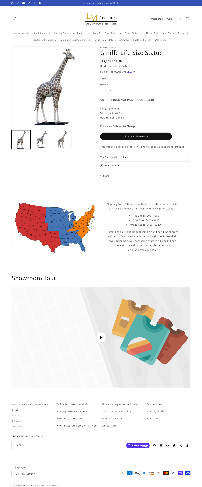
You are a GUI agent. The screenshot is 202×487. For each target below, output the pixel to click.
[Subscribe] (66, 445)
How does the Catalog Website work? (31, 404)
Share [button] (106, 175)
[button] (15, 18)
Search (15, 409)
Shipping (104, 66)
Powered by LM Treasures (47, 485)
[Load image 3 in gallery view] (62, 139)
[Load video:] (101, 337)
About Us (16, 415)
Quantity (104, 84)
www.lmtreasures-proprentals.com (77, 425)
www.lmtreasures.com (70, 418)
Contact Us (17, 426)
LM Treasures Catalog (27, 485)
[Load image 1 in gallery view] (21, 139)
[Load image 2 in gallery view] (41, 139)
